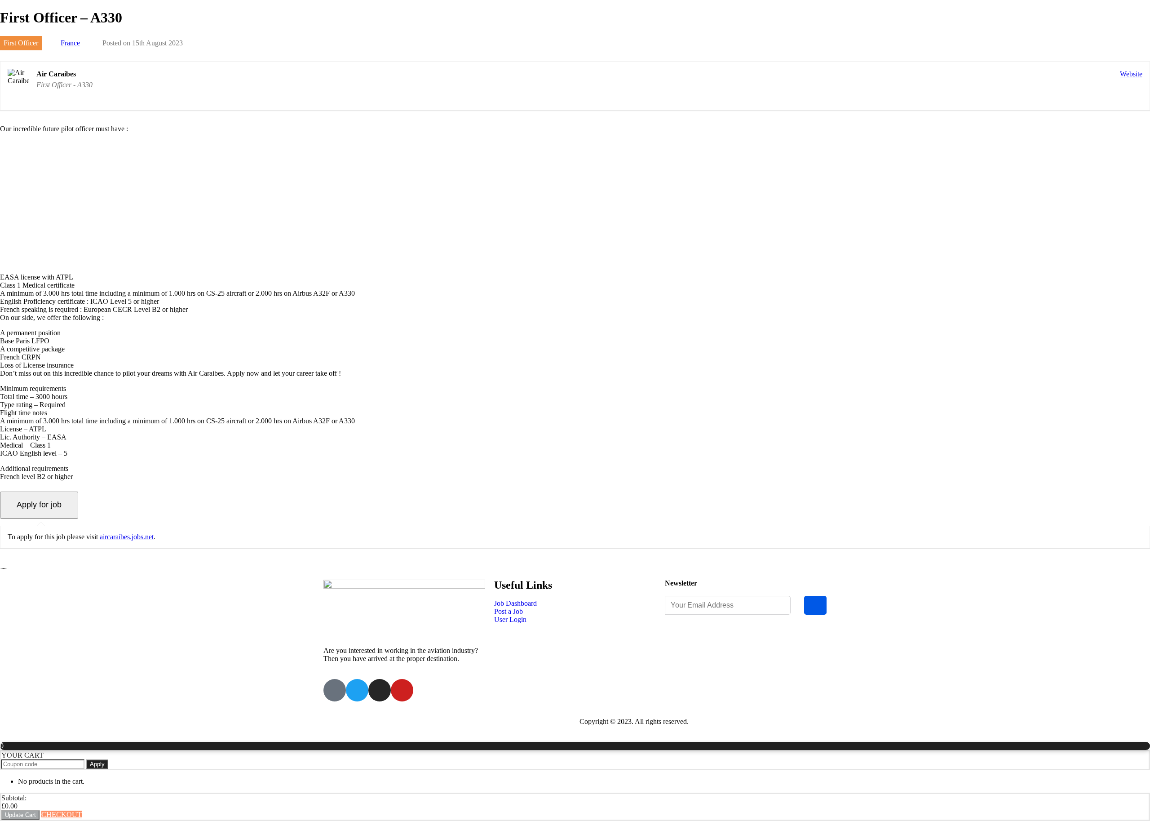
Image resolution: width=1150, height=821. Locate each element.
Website (1131, 74)
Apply (97, 764)
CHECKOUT (61, 814)
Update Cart (20, 815)
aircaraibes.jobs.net (127, 537)
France (70, 43)
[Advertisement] (575, 203)
